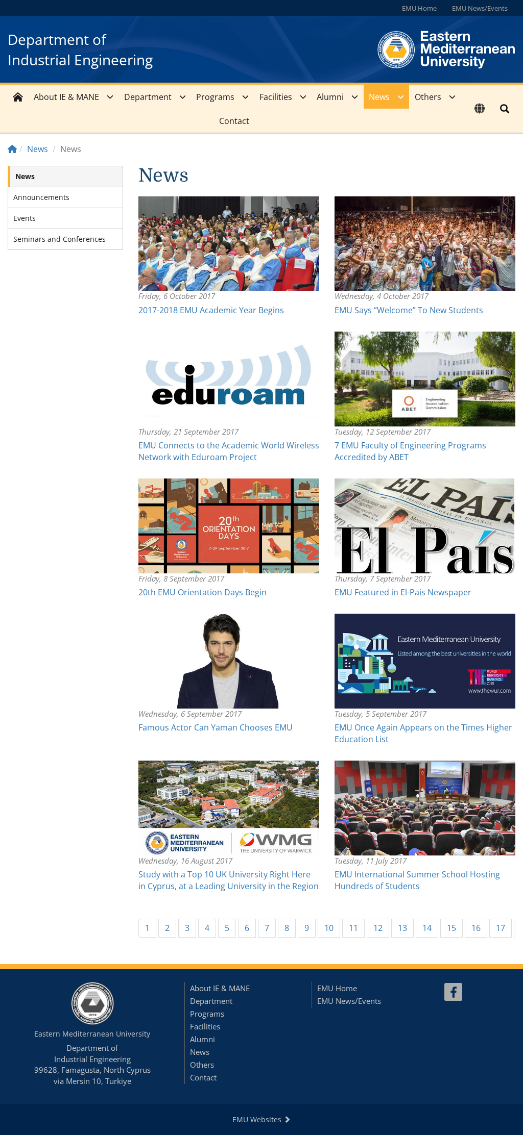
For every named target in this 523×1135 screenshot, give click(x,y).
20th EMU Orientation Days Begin (202, 592)
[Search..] (504, 109)
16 (476, 928)
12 (378, 928)
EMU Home (419, 8)
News (379, 97)
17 (500, 928)
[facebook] (453, 992)
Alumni (330, 97)
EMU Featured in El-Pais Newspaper (403, 592)
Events (24, 218)
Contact (234, 121)
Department (148, 97)
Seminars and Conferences (59, 239)
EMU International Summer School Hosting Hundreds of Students (417, 880)
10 (329, 928)
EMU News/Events (480, 8)
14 (427, 928)
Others (428, 97)
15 (451, 928)
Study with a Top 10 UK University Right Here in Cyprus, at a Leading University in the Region (228, 880)
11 (353, 928)
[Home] (12, 149)
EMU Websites (257, 1119)
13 (402, 928)
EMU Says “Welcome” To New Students (409, 310)
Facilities (275, 97)
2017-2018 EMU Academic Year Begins (211, 310)
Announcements (41, 197)
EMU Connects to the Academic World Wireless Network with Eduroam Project (228, 451)
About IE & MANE (66, 97)
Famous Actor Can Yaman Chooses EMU (215, 727)
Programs (215, 97)
